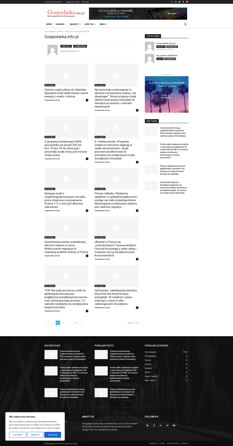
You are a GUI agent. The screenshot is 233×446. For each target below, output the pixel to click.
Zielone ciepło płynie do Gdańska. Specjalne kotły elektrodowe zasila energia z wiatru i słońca (66, 93)
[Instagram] (175, 2)
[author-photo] (53, 50)
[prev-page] (46, 323)
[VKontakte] (174, 425)
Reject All (35, 435)
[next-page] (81, 323)
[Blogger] (147, 425)
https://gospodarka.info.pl (69, 51)
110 (75, 323)
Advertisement (172, 443)
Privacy (162, 443)
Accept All (52, 435)
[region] (35, 426)
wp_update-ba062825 (167, 55)
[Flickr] (160, 425)
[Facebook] (172, 2)
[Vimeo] (183, 2)
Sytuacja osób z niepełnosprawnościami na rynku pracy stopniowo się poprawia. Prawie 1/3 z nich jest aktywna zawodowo (64, 200)
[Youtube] (187, 2)
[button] (185, 24)
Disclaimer (153, 443)
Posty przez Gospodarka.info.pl (77, 31)
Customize (17, 435)
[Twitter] (179, 2)
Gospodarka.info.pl (52, 100)
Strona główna (49, 31)
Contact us (184, 443)
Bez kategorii (49, 85)
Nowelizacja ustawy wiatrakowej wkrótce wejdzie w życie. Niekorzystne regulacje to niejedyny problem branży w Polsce (66, 247)
